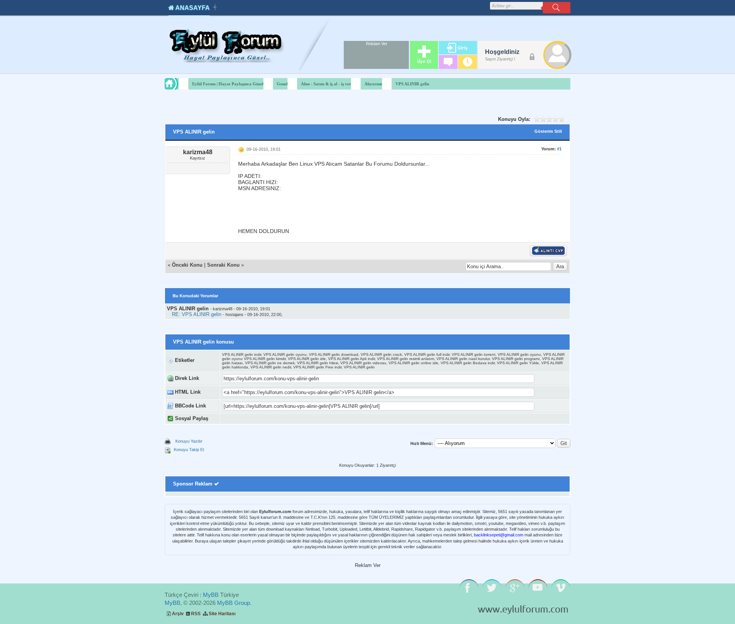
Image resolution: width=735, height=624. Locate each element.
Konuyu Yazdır (189, 441)
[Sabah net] (240, 418)
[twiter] (273, 418)
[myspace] (321, 418)
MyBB (211, 594)
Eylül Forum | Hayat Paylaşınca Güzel (227, 83)
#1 (559, 149)
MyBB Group (233, 603)
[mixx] (289, 418)
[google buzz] (337, 418)
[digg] (264, 418)
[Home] (178, 84)
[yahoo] (281, 418)
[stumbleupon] (297, 418)
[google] (248, 418)
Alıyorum (373, 83)
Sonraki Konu (223, 265)
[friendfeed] (329, 418)
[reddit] (313, 418)
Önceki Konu (187, 265)
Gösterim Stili (548, 131)
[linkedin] (345, 418)
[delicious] (305, 418)
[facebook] (256, 418)
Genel (282, 83)
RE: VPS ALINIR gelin (196, 314)
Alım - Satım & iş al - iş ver (326, 83)
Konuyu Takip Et (189, 449)
